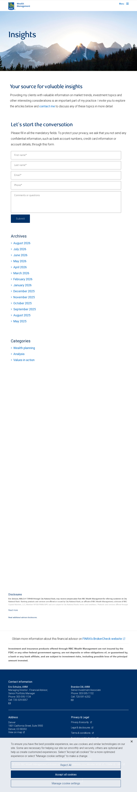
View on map (15, 732)
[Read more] (13, 610)
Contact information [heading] (20, 681)
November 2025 (24, 297)
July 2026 (19, 249)
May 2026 (19, 261)
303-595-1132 (86, 693)
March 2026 (21, 273)
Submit (20, 218)
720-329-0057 (20, 699)
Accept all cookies (66, 774)
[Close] (131, 741)
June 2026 (20, 255)
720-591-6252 (83, 696)
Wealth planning (24, 348)
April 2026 (20, 267)
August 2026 (21, 243)
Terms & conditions (81, 732)
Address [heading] (13, 717)
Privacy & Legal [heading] (80, 717)
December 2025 (24, 291)
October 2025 (22, 303)
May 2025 (19, 321)
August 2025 (21, 315)
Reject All (65, 765)
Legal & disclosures (81, 727)
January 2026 (22, 285)
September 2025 (24, 309)
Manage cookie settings (66, 783)
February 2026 (22, 279)
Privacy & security (80, 722)
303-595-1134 (23, 696)
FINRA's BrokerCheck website (102, 639)
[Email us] (10, 703)
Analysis (19, 354)
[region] (68, 765)
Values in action (24, 360)
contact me (47, 106)
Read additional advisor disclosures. (22, 617)
